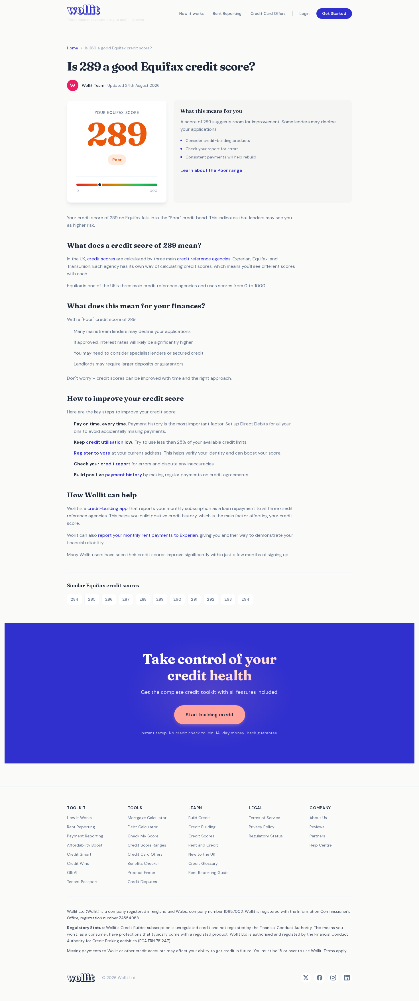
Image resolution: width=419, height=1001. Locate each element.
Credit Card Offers (268, 13)
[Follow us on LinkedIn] (347, 977)
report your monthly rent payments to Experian (148, 535)
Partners (317, 836)
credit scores (101, 259)
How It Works (79, 817)
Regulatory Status (266, 836)
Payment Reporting (85, 836)
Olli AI (72, 872)
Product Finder (141, 872)
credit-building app (108, 508)
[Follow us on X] (306, 977)
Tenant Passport (82, 881)
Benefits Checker (143, 863)
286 (109, 599)
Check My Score (143, 836)
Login (305, 13)
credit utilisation (104, 442)
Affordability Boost (85, 845)
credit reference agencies (204, 259)
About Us (318, 817)
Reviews (317, 826)
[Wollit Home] (81, 977)
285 (91, 599)
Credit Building (201, 826)
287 (126, 599)
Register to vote (92, 453)
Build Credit (199, 817)
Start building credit (210, 714)
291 (194, 599)
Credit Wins (78, 863)
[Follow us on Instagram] (333, 977)
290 (177, 599)
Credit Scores (201, 836)
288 (143, 599)
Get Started (334, 13)
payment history (123, 475)
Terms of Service (264, 817)
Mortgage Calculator (147, 817)
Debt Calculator (143, 826)
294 (245, 599)
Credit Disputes (142, 881)
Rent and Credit (203, 845)
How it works (191, 13)
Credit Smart (79, 854)
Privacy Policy (261, 826)
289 (160, 599)
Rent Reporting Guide (208, 872)
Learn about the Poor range (211, 170)
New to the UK (201, 854)
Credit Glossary (203, 863)
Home (72, 48)
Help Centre (321, 845)
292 (211, 599)
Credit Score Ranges (147, 845)
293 (228, 599)
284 (74, 599)
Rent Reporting (227, 13)
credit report (115, 464)
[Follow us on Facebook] (319, 977)
